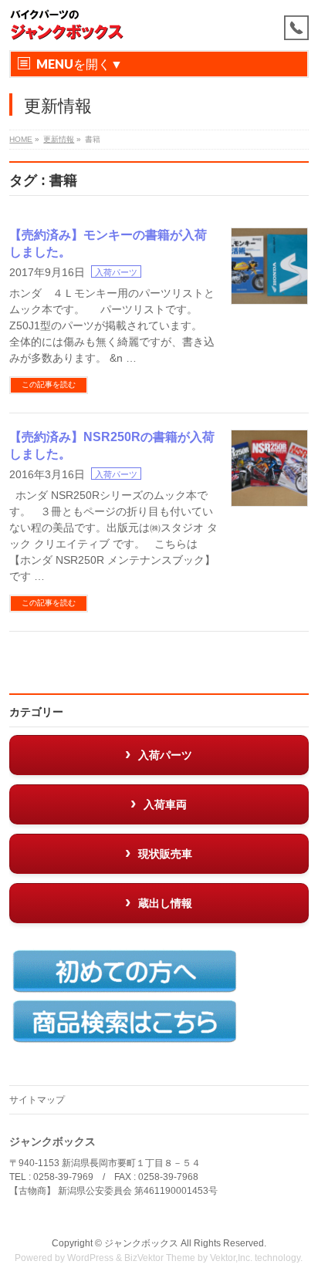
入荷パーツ (116, 272)
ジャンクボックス (141, 1243)
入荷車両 (165, 804)
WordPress (90, 1258)
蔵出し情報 (165, 903)
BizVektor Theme (159, 1258)
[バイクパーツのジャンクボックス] (67, 25)
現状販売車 (165, 854)
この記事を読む (49, 384)
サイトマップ (37, 1099)
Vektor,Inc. (231, 1258)
